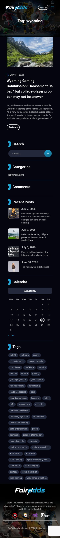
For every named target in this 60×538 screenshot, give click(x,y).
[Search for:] (30, 153)
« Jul (12, 335)
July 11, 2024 (17, 74)
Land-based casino (18, 392)
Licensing (35, 398)
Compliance (15, 367)
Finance (24, 373)
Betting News (16, 174)
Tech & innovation (29, 472)
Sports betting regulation (38, 459)
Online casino (39, 416)
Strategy (13, 472)
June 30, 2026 (29, 262)
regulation (33, 441)
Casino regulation (36, 361)
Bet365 (13, 355)
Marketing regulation (19, 416)
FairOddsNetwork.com (18, 528)
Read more (13, 127)
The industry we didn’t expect (35, 267)
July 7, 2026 (28, 209)
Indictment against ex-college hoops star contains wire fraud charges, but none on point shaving (35, 218)
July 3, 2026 (28, 247)
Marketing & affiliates (19, 410)
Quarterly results (17, 441)
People (35, 429)
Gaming (35, 373)
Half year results (17, 386)
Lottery (47, 398)
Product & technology (32, 435)
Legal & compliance (18, 398)
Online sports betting (19, 423)
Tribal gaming (16, 478)
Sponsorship (15, 453)
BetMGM (25, 355)
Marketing (39, 404)
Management (24, 404)
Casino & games (17, 361)
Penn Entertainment (19, 429)
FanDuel (13, 373)
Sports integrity (31, 466)
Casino (36, 355)
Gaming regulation (18, 379)
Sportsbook (15, 466)
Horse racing (34, 386)
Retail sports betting (18, 447)
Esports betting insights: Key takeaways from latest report (34, 253)
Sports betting (16, 459)
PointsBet (14, 435)
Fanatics (42, 367)
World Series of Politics (36, 478)
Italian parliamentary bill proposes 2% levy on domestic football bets (34, 237)
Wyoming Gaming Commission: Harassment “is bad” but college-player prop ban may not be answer (30, 89)
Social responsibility (41, 447)
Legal (33, 392)
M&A (12, 404)
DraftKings (29, 367)
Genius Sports (37, 379)
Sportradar (30, 453)
